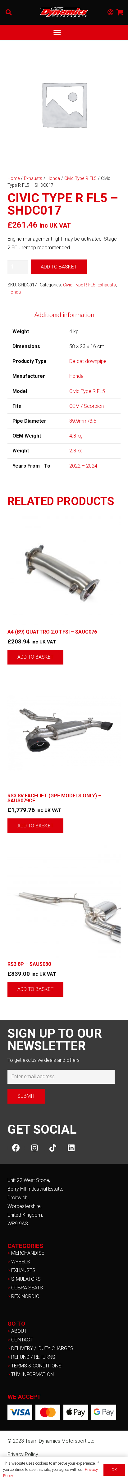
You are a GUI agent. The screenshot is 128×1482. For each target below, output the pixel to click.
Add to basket (59, 267)
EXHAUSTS (23, 1270)
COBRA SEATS (27, 1288)
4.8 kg (76, 436)
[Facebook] (16, 1147)
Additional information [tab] (64, 315)
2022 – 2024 (83, 466)
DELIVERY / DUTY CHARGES (42, 1348)
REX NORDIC (25, 1296)
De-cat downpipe (88, 361)
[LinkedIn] (71, 1147)
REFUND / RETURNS (33, 1357)
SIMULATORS (26, 1279)
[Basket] (120, 12)
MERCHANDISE (27, 1253)
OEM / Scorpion (86, 406)
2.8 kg (76, 451)
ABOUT (19, 1331)
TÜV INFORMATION (32, 1374)
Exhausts (33, 178)
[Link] (110, 12)
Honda (53, 178)
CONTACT (22, 1340)
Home (13, 178)
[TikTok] (52, 1147)
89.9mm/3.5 (82, 421)
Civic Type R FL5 (80, 178)
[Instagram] (34, 1147)
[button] (9, 12)
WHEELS (20, 1262)
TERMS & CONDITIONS (36, 1366)
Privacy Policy (22, 1454)
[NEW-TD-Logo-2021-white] (64, 12)
